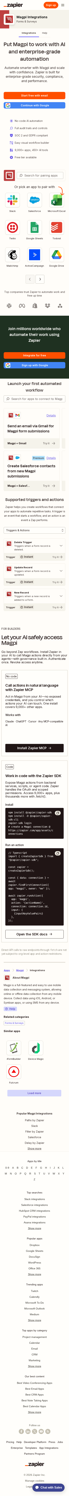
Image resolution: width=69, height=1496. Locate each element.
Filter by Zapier (34, 1131)
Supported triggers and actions (34, 500)
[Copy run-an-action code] (58, 853)
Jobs (60, 1442)
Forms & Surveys (27, 21)
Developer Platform (35, 1442)
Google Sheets (34, 1250)
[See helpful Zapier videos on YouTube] (41, 1431)
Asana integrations (34, 1222)
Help (12, 1008)
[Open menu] (62, 5)
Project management (34, 1337)
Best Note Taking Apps (35, 1400)
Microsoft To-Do (34, 1302)
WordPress (34, 1262)
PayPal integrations (34, 1216)
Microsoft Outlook (34, 1308)
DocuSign (34, 1256)
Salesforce (34, 1137)
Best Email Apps (34, 1388)
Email (34, 1348)
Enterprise (17, 1447)
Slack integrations (34, 1199)
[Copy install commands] (58, 813)
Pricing (10, 1442)
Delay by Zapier (34, 1142)
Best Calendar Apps (34, 1406)
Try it (46, 443)
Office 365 (34, 1268)
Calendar (34, 1342)
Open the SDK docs (31, 934)
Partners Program (34, 1453)
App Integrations (48, 1447)
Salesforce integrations (34, 1204)
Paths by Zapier (34, 1120)
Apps (7, 970)
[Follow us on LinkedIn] (28, 1431)
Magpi (20, 970)
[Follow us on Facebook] (21, 1431)
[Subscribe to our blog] (47, 1431)
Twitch (34, 1291)
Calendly (34, 1296)
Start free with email (34, 95)
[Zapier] (13, 5)
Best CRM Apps (34, 1394)
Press (52, 1442)
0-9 (7, 1167)
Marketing (34, 1360)
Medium (34, 1314)
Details (51, 415)
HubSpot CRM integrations (34, 1210)
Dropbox (35, 1245)
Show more (34, 1228)
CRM (35, 1354)
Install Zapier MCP (32, 748)
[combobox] (40, 175)
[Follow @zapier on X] (34, 1431)
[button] (34, 105)
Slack (34, 1125)
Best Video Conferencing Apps (34, 1382)
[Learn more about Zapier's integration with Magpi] (7, 977)
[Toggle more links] (34, 1148)
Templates (31, 1447)
